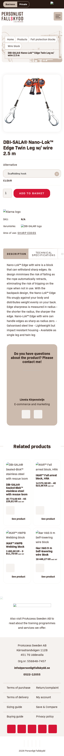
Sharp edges (27, 232)
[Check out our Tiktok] (52, 729)
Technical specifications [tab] (43, 254)
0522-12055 (32, 674)
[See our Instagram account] (21, 729)
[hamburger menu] (57, 16)
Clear (7, 180)
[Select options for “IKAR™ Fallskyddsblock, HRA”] (40, 510)
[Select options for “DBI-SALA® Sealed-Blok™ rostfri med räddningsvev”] (10, 510)
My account (43, 697)
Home (10, 39)
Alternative (10, 164)
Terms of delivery (18, 697)
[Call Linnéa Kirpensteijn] (26, 414)
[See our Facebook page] (11, 729)
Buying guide (15, 716)
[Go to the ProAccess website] (32, 607)
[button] (40, 568)
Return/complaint (47, 687)
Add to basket (31, 193)
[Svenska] (54, 4)
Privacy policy (45, 716)
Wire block (14, 46)
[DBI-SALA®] (31, 226)
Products (22, 39)
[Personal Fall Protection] (12, 20)
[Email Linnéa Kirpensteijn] (38, 414)
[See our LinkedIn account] (32, 729)
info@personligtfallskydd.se (32, 668)
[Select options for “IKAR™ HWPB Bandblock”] (10, 568)
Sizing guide (14, 707)
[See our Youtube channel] (42, 729)
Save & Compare (46, 707)
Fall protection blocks (43, 39)
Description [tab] (16, 254)
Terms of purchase (18, 687)
